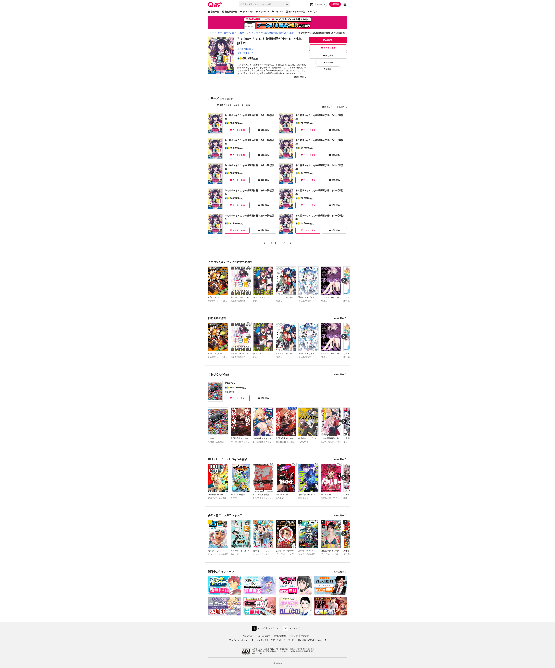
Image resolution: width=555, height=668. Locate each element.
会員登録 (335, 4)
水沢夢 (240, 49)
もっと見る (339, 318)
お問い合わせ (280, 636)
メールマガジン (296, 628)
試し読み (329, 55)
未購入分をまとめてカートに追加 (234, 105)
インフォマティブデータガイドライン (274, 640)
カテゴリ (312, 11)
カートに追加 (329, 47)
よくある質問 (264, 636)
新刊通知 (329, 62)
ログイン (321, 4)
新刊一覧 (215, 11)
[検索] (287, 4)
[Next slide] (344, 280)
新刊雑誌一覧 (231, 11)
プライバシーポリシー (241, 640)
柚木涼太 (249, 49)
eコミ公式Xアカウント (266, 629)
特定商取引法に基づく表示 (312, 640)
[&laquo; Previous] (264, 243)
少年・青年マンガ (245, 53)
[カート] (311, 4)
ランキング (248, 11)
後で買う (329, 69)
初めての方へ (248, 636)
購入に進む (328, 40)
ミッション (264, 11)
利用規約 (305, 636)
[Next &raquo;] (291, 243)
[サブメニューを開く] (345, 4)
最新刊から (342, 107)
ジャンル (279, 11)
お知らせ (293, 636)
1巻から (328, 107)
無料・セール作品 (296, 11)
